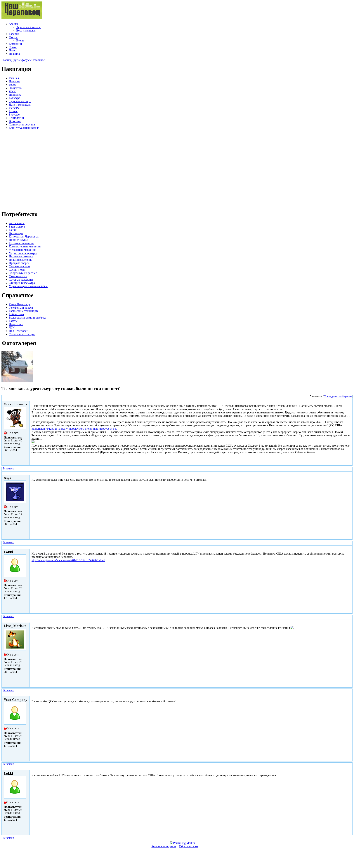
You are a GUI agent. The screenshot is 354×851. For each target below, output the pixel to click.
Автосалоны (17, 223)
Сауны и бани (17, 269)
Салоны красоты (19, 266)
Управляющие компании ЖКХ (28, 286)
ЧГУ (11, 327)
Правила (14, 53)
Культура (14, 97)
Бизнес (13, 111)
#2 (349, 546)
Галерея (14, 33)
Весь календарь (26, 30)
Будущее (14, 114)
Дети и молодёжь (20, 104)
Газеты (13, 320)
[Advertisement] (23, 169)
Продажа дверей (19, 263)
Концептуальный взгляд (24, 127)
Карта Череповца (19, 304)
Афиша (13, 23)
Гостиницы (16, 233)
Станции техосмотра (22, 282)
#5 (349, 768)
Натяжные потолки (21, 256)
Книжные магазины (21, 243)
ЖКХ (12, 91)
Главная (6, 60)
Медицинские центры (23, 253)
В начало (8, 468)
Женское (14, 107)
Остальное (38, 60)
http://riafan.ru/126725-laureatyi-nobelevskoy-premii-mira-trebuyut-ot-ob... (75, 428)
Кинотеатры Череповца (24, 236)
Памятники (16, 324)
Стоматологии (18, 276)
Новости (14, 81)
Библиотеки (16, 314)
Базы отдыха (17, 226)
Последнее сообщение (338, 396)
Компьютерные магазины (25, 246)
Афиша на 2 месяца (28, 27)
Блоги (20, 40)
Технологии (16, 117)
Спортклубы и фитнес (23, 273)
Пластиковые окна (20, 259)
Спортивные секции (22, 334)
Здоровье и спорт (20, 101)
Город (12, 84)
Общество (15, 88)
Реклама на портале (164, 846)
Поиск (13, 50)
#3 (349, 620)
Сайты (13, 47)
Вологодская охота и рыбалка (27, 317)
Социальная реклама (22, 124)
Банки (13, 229)
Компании (15, 43)
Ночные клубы (18, 239)
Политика (15, 94)
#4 (349, 694)
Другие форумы (21, 60)
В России (15, 121)
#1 (349, 473)
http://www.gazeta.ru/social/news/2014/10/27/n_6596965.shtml (68, 560)
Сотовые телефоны (21, 279)
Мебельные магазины (22, 249)
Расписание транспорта (24, 310)
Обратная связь (188, 846)
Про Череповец (18, 330)
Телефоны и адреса (21, 307)
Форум (13, 37)
